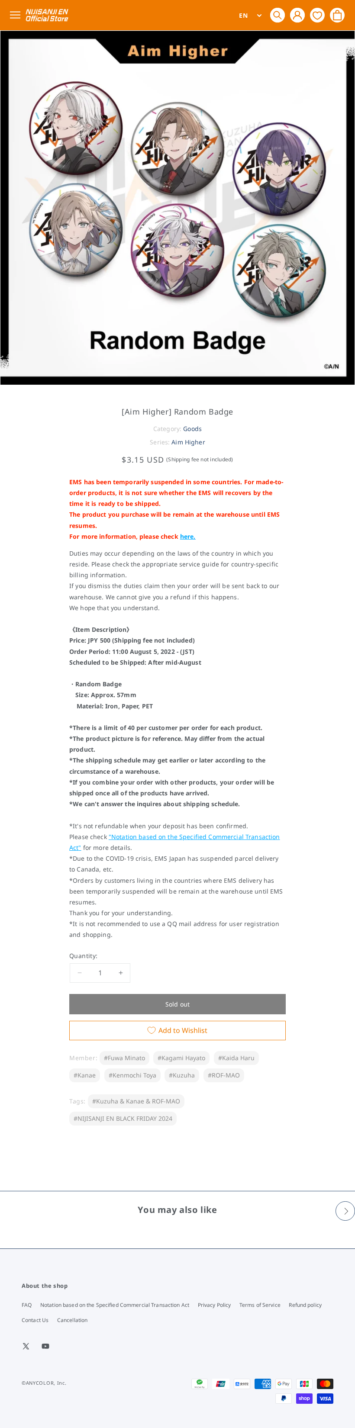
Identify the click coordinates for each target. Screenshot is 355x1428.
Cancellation (72, 1320)
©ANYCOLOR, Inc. (44, 1383)
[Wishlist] (317, 15)
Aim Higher (188, 442)
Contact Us (35, 1320)
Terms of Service (260, 1305)
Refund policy (305, 1305)
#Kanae (85, 1075)
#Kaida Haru (236, 1058)
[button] (277, 15)
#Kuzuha (182, 1075)
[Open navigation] (17, 15)
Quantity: (83, 956)
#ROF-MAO (224, 1075)
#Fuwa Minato (124, 1058)
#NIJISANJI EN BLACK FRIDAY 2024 (123, 1118)
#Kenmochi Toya (132, 1075)
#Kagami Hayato (181, 1058)
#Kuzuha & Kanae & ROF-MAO (136, 1101)
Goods (192, 429)
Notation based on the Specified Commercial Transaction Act (114, 1305)
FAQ (27, 1305)
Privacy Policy (214, 1305)
